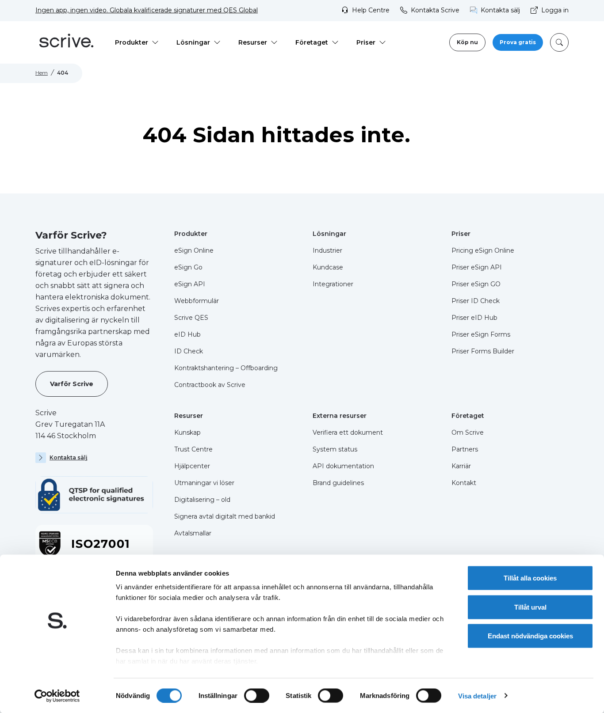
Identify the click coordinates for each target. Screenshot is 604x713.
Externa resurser (340, 416)
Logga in (555, 10)
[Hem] (66, 42)
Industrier (327, 250)
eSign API (189, 284)
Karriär (461, 466)
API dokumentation (343, 466)
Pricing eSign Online (482, 250)
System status (335, 449)
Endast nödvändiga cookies (530, 636)
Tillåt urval (530, 607)
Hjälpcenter (192, 466)
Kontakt (463, 483)
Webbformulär (196, 301)
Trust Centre (193, 449)
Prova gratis (518, 42)
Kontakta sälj (500, 10)
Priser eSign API (476, 267)
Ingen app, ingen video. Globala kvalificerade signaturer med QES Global (146, 10)
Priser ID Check (475, 301)
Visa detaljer (477, 695)
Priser (460, 234)
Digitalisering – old (202, 500)
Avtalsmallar (192, 533)
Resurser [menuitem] (252, 42)
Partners (464, 449)
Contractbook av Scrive (209, 385)
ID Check (188, 351)
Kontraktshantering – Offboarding (226, 368)
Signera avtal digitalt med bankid (224, 516)
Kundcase (328, 267)
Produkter (190, 234)
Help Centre (371, 10)
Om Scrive (467, 432)
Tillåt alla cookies (530, 578)
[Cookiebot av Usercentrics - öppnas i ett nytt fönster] (57, 695)
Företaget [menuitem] (311, 42)
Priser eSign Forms (480, 334)
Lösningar (329, 234)
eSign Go (188, 267)
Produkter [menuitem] (131, 42)
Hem (41, 72)
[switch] (256, 695)
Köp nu (467, 42)
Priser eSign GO (476, 284)
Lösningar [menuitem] (193, 42)
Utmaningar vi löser (204, 483)
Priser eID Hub (474, 318)
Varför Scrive (71, 384)
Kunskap (187, 432)
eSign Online (194, 250)
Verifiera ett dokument (348, 432)
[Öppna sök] (559, 42)
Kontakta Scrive (435, 10)
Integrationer (333, 284)
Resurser (188, 416)
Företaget (467, 416)
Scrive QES (191, 318)
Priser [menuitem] (365, 42)
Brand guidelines (338, 483)
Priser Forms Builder (482, 351)
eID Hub (187, 334)
